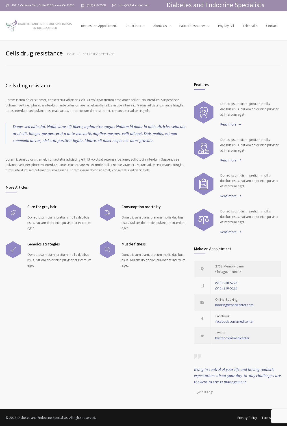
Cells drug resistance (29, 85)
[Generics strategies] (13, 249)
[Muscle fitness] (107, 249)
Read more (228, 124)
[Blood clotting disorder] (203, 112)
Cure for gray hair (42, 206)
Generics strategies (43, 244)
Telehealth (250, 26)
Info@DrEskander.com (133, 5)
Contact (272, 26)
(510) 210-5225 (226, 283)
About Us (160, 26)
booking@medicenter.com (234, 305)
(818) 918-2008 (96, 5)
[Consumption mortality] (107, 212)
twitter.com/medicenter (232, 338)
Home (71, 54)
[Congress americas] (203, 184)
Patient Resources (192, 26)
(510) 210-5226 (226, 288)
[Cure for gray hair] (13, 212)
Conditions (133, 26)
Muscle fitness (134, 244)
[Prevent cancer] (203, 219)
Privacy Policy (247, 417)
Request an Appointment (99, 26)
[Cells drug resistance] (203, 148)
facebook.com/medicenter (234, 321)
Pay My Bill (226, 26)
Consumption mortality (141, 206)
